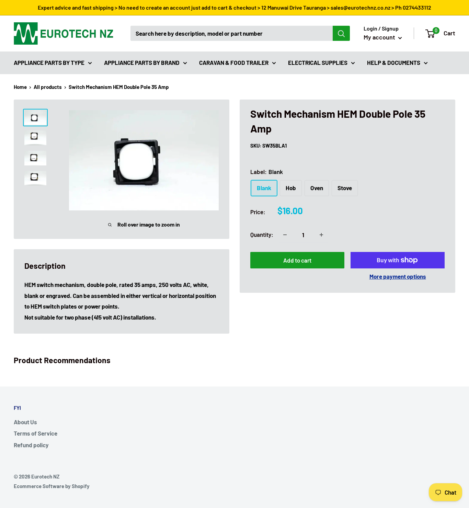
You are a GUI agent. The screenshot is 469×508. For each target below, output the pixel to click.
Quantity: (261, 234)
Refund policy (31, 444)
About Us (25, 421)
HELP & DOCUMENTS (393, 62)
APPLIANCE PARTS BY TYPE (49, 62)
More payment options (397, 276)
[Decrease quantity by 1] (285, 235)
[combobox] (231, 33)
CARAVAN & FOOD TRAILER (233, 62)
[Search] (341, 33)
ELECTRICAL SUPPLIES (317, 62)
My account (380, 37)
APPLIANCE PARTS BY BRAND (142, 62)
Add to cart (297, 260)
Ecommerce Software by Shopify (52, 486)
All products (48, 87)
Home (20, 87)
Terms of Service (35, 433)
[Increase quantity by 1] (321, 235)
